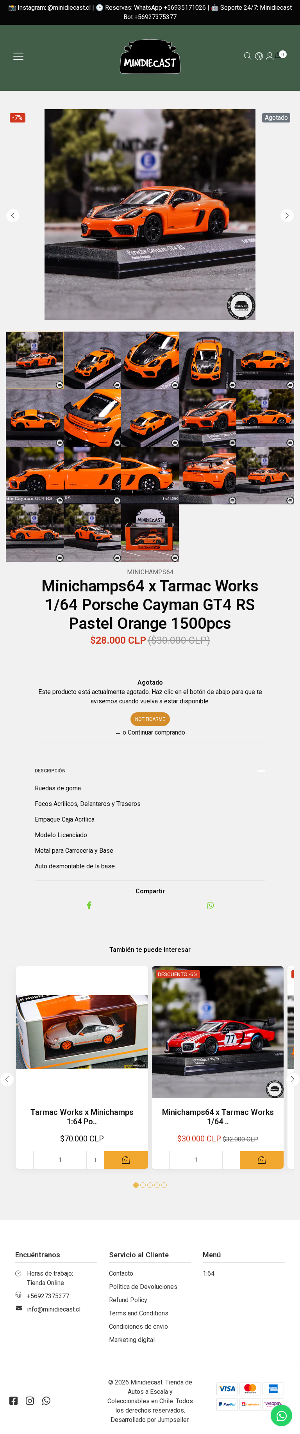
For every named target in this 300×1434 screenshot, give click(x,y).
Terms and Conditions (138, 1313)
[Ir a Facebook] (13, 1401)
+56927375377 (48, 1296)
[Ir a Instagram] (30, 1401)
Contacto (121, 1273)
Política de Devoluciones (143, 1286)
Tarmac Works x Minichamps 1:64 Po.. (82, 1116)
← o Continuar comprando (150, 732)
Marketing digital (132, 1339)
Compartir (150, 891)
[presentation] (13, 216)
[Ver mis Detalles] (269, 56)
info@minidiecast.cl (53, 1309)
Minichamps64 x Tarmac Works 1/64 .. (218, 1116)
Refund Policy (128, 1300)
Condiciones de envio (138, 1326)
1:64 (208, 1273)
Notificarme (150, 719)
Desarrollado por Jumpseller (149, 1419)
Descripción (50, 771)
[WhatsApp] (46, 1401)
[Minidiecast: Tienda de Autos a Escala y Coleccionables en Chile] (150, 56)
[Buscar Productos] (248, 56)
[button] (259, 56)
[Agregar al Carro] (126, 1160)
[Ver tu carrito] (278, 55)
